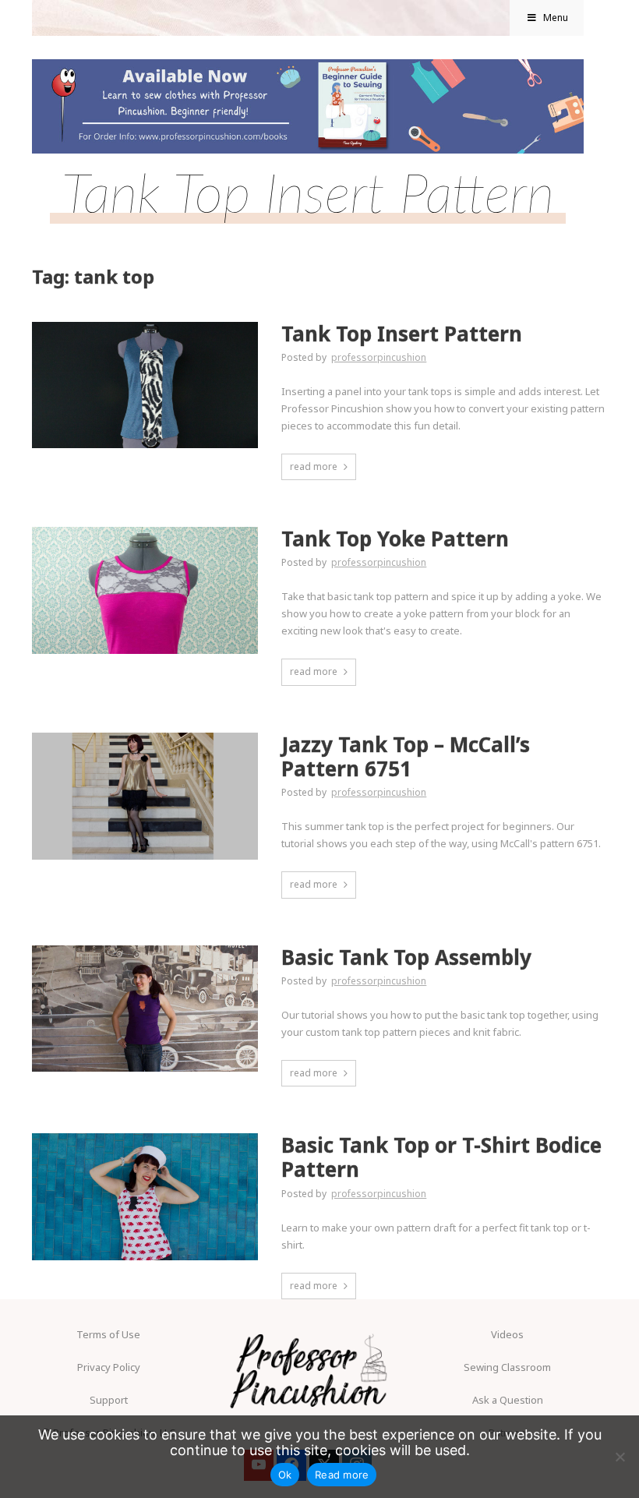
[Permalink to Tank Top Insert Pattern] (145, 327)
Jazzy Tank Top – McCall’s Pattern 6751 (405, 757)
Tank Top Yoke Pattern (395, 539)
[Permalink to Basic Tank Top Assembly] (145, 950)
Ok (285, 1474)
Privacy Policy (108, 1367)
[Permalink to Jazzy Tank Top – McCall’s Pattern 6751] (145, 737)
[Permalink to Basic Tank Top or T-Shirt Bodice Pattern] (145, 1138)
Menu (555, 17)
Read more (342, 1474)
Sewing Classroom (507, 1367)
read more (313, 466)
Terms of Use (108, 1334)
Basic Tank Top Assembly (406, 957)
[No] (619, 1456)
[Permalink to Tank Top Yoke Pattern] (145, 532)
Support (109, 1400)
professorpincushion (378, 357)
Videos (507, 1334)
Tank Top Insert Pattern (401, 334)
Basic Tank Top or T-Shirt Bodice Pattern (441, 1157)
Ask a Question (507, 1400)
